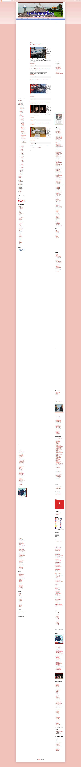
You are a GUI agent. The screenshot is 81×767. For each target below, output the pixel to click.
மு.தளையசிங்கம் (57, 589)
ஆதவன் (20, 467)
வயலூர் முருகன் (28, 18)
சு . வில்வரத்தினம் (57, 591)
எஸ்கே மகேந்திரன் (58, 68)
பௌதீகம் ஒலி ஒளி (58, 195)
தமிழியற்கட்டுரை (58, 152)
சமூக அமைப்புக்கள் (58, 262)
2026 (20, 100)
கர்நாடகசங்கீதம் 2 (58, 132)
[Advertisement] (40, 32)
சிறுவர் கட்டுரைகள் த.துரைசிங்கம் (58, 462)
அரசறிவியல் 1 (58, 216)
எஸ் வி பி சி (20, 238)
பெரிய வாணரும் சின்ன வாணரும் (58, 597)
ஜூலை (21, 112)
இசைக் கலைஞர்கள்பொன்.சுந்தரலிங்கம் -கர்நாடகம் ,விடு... (59, 576)
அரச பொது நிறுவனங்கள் (58, 604)
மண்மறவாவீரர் (58, 714)
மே (20, 115)
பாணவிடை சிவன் (58, 476)
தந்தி (19, 241)
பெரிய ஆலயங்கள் (57, 550)
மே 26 (22, 119)
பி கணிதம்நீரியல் (58, 183)
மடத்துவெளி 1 (58, 687)
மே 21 (22, 146)
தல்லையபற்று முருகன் (59, 474)
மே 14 (22, 153)
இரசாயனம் (57, 199)
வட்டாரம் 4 (57, 616)
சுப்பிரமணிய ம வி (58, 421)
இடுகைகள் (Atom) (38, 147)
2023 (20, 104)
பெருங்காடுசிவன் (58, 471)
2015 (20, 184)
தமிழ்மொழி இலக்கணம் (59, 177)
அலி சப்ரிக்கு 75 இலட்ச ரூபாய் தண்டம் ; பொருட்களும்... (23, 128)
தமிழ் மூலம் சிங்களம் (59, 171)
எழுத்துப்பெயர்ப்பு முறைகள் (58, 155)
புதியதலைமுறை (21, 226)
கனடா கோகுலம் (21, 462)
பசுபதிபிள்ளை (58, 64)
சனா (19, 232)
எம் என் (20, 212)
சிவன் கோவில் (58, 477)
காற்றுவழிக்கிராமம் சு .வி (59, 464)
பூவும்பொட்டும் (21, 539)
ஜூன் (21, 114)
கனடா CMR (21, 474)
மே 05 (22, 164)
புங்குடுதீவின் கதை (57, 569)
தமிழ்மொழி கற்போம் (59, 178)
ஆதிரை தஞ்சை (21, 463)
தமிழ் (20, 563)
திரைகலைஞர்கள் (58, 269)
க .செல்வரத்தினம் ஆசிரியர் (59, 581)
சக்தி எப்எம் (20, 457)
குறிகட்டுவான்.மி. (58, 426)
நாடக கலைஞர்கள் (57, 578)
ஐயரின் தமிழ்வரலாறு (22, 551)
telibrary (57, 393)
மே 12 (22, 156)
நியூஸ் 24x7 (21, 208)
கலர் (19, 244)
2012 (20, 188)
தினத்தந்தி (20, 605)
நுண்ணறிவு (57, 189)
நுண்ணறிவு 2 (58, 187)
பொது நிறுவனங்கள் (58, 261)
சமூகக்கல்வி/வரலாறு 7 (59, 136)
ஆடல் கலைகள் (58, 147)
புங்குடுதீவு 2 (57, 684)
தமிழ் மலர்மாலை (58, 166)
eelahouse (57, 394)
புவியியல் (57, 255)
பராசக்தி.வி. (57, 432)
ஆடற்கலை (57, 210)
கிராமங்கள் (20, 581)
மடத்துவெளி (22, 18)
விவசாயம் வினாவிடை (59, 206)
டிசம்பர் (21, 105)
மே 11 (22, 157)
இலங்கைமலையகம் (22, 480)
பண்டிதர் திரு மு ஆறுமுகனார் (57, 602)
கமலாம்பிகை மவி (58, 417)
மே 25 (22, 120)
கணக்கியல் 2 (58, 128)
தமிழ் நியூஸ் (20, 237)
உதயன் (20, 594)
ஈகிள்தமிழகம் (21, 479)
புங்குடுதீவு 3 (57, 685)
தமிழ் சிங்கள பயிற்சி (59, 153)
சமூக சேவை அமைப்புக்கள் (59, 605)
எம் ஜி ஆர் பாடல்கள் (22, 555)
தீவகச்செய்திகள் (21, 574)
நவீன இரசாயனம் (58, 182)
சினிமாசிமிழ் (21, 587)
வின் (19, 243)
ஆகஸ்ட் (21, 111)
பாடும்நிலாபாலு (21, 556)
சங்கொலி (20, 599)
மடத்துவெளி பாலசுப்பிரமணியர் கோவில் (58, 560)
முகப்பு (18, 18)
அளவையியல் (58, 213)
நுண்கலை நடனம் (58, 186)
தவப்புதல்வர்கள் (21, 576)
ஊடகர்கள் (57, 268)
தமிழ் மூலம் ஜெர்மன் (59, 172)
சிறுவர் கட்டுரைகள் (58, 144)
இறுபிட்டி (57, 696)
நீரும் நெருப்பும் (21, 557)
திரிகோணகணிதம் (58, 181)
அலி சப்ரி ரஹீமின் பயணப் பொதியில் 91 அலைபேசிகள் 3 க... (23, 142)
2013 (20, 187)
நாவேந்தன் (57, 514)
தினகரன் (20, 596)
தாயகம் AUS (21, 470)
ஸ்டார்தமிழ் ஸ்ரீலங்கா (22, 451)
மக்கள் (20, 220)
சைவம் (20, 544)
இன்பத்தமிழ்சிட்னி (21, 461)
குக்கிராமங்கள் (57, 572)
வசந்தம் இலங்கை (21, 475)
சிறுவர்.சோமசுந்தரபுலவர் (59, 146)
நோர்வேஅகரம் (21, 481)
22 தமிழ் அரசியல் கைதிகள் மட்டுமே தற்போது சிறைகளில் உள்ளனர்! (40, 101)
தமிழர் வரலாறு (21, 567)
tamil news (57, 733)
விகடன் (57, 235)
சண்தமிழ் (20, 469)
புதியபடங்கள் (21, 585)
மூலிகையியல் (21, 542)
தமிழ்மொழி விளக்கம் (59, 175)
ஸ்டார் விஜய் (20, 484)
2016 (20, 183)
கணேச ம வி (57, 419)
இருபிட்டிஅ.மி (58, 427)
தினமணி (20, 606)
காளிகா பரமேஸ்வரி (57, 554)
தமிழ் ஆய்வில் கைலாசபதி (58, 158)
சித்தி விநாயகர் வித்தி (59, 705)
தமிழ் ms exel (58, 169)
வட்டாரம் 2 (57, 613)
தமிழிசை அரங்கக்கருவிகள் (58, 149)
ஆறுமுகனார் (57, 69)
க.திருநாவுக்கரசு (58, 67)
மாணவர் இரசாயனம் (59, 192)
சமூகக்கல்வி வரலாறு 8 (59, 137)
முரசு (19, 224)
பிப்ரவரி (21, 171)
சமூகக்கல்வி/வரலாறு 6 (59, 134)
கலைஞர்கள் (21, 575)
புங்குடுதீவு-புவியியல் (58, 562)
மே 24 (22, 122)
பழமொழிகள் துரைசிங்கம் (57, 444)
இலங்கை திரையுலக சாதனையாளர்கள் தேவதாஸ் (58, 457)
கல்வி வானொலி (21, 452)
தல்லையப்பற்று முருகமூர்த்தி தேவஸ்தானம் (59, 556)
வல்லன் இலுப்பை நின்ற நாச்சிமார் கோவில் (58, 547)
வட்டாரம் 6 (57, 618)
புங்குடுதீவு (48, 18)
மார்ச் (21, 170)
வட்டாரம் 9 (57, 622)
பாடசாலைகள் (21, 588)
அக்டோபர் (21, 108)
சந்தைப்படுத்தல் (58, 222)
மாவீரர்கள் (20, 580)
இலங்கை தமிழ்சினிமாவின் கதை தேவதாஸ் (59, 454)
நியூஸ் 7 (20, 211)
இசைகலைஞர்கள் (58, 267)
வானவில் (20, 242)
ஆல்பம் (56, 585)
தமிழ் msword (58, 170)
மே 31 (22, 116)
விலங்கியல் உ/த (58, 204)
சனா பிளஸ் (20, 231)
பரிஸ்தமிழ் (57, 231)
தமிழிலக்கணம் (58, 219)
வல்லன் (57, 693)
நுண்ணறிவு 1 (58, 188)
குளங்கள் (57, 260)
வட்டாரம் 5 (57, 617)
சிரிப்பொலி (20, 235)
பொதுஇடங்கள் (58, 717)
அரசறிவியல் (57, 217)
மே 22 (22, 145)
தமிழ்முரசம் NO (21, 478)
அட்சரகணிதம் (58, 201)
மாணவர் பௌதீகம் (58, 194)
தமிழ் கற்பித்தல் (58, 165)
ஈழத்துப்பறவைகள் (21, 543)
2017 (20, 181)
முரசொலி (20, 600)
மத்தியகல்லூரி (58, 416)
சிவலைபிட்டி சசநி (58, 494)
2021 (20, 176)
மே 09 (22, 160)
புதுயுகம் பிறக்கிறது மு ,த (59, 463)
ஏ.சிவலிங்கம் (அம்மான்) (59, 73)
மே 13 (22, 154)
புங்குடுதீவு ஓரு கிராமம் (58, 566)
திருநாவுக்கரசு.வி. (58, 428)
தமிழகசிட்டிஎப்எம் (21, 473)
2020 (20, 177)
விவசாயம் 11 (58, 205)
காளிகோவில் (57, 478)
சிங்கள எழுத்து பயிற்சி (59, 138)
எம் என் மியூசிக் (21, 213)
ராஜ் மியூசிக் (20, 229)
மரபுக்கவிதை (21, 562)
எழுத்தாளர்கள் (21, 579)
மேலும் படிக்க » (32, 63)
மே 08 (22, 161)
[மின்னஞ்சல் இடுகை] (35, 65)
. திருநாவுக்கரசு (57, 600)
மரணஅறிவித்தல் (42, 18)
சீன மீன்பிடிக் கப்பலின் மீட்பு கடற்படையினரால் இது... (23, 132)
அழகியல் (57, 211)
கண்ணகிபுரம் (58, 698)
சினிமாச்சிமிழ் (21, 568)
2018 (20, 180)
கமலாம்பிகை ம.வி (58, 702)
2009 (20, 192)
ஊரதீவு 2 (57, 692)
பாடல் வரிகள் (21, 561)
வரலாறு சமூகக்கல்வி (59, 207)
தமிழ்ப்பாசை (57, 176)
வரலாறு (57, 254)
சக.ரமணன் (56, 584)
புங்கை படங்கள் (21, 548)
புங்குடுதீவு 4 (57, 686)
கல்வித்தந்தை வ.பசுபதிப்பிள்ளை (58, 595)
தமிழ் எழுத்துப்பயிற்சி (59, 164)
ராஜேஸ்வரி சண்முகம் (58, 580)
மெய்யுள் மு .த (58, 467)
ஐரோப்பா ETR (21, 468)
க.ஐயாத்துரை (58, 72)
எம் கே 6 (20, 218)
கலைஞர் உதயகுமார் (58, 487)
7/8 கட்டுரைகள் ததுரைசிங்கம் (58, 442)
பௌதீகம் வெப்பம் (58, 200)
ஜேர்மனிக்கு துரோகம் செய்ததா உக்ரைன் (36, 44)
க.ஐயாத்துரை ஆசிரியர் (58, 599)
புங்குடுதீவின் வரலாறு (58, 563)
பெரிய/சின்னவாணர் (58, 63)
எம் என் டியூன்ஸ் (21, 217)
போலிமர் (20, 206)
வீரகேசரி (20, 595)
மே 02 (22, 165)
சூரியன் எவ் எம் (21, 456)
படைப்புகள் (57, 718)
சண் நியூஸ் (20, 236)
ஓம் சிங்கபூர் (21, 464)
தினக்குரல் (57, 237)
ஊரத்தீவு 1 (57, 691)
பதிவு (56, 230)
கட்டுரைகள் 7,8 (58, 193)
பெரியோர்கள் (57, 711)
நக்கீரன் (20, 601)
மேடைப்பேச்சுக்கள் (21, 554)
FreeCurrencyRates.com (59, 401)
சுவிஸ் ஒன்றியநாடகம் (59, 541)
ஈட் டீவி (20, 225)
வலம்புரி (20, 593)
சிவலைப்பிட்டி (57, 697)
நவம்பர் (21, 107)
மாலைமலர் (20, 604)
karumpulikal (58, 392)
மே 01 (22, 167)
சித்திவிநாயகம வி (58, 420)
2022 (20, 174)
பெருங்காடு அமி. (58, 425)
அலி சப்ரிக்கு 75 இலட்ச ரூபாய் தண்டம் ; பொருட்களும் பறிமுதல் (40, 68)
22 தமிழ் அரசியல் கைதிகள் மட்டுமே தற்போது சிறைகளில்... (23, 137)
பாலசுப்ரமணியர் (58, 472)
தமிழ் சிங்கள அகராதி (59, 156)
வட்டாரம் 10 (57, 623)
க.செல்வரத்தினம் (58, 488)
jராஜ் (19, 230)
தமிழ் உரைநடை (58, 161)
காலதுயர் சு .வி (58, 440)
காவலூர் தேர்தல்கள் (22, 545)
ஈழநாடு (57, 236)
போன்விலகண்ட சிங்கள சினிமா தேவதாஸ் (59, 448)
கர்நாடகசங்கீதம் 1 (58, 131)
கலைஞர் (20, 223)
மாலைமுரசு (20, 219)
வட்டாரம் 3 (57, 615)
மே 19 (22, 149)
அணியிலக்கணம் (58, 218)
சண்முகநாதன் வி (58, 422)
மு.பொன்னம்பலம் (58, 513)
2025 (20, 101)
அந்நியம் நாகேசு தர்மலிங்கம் (58, 460)
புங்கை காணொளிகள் (22, 550)
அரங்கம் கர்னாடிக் (21, 460)
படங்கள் (20, 582)
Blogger (39, 759)
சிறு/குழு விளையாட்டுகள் (58, 142)
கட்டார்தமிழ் (20, 472)
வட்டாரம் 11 (57, 624)
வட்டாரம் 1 (57, 612)
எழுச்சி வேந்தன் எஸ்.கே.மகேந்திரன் (58, 593)
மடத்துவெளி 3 (58, 690)
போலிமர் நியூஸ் (21, 207)
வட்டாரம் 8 (57, 621)
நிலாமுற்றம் (37, 18)
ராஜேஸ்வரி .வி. (58, 433)
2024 (20, 103)
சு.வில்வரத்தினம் (58, 70)
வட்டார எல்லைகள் (58, 257)
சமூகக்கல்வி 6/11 (58, 133)
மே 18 (22, 150)
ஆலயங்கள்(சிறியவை (58, 549)
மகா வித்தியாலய (58, 704)
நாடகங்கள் (57, 723)
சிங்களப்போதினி (58, 145)
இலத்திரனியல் (58, 223)
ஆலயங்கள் (57, 720)
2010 (20, 191)
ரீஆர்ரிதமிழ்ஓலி (21, 455)
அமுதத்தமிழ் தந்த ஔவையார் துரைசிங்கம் (59, 446)
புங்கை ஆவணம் (21, 549)
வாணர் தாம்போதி (58, 256)
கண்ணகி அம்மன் (58, 475)
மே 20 (22, 147)
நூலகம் (33, 18)
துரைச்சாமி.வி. (58, 431)
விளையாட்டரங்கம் (21, 560)
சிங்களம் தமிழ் (58, 139)
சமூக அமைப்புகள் (58, 724)
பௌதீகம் (57, 198)
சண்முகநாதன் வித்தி (59, 703)
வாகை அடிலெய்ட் (21, 466)
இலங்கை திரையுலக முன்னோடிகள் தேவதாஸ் (59, 452)
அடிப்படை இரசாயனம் (59, 225)
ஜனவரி (21, 173)
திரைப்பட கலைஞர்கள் (58, 573)
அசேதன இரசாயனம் (59, 224)
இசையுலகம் (20, 586)
